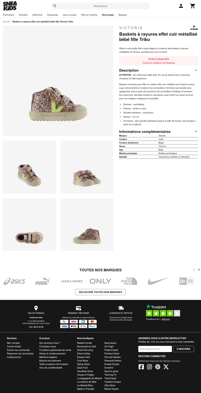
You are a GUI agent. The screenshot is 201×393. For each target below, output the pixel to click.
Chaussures (52, 14)
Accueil (6, 21)
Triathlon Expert (112, 381)
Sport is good (111, 371)
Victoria (131, 27)
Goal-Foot (82, 367)
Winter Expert (111, 388)
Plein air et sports (89, 14)
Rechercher (100, 6)
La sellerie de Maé (86, 381)
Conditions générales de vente (55, 350)
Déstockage (108, 14)
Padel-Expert (111, 350)
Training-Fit (110, 374)
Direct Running (85, 350)
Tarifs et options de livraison (53, 364)
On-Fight (108, 346)
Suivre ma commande (18, 350)
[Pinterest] (158, 367)
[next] (199, 270)
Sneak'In (108, 367)
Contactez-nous (36, 317)
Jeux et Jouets (69, 14)
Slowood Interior (112, 360)
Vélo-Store (109, 385)
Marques (123, 14)
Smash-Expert (111, 364)
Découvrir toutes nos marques (100, 292)
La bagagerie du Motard (89, 378)
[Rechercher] (55, 6)
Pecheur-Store (111, 353)
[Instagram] (149, 367)
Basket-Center (84, 343)
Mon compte (13, 343)
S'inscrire (183, 349)
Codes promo (14, 357)
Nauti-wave (110, 343)
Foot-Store (82, 360)
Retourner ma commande (20, 353)
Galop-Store (83, 364)
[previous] (194, 270)
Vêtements (37, 14)
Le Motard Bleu (85, 385)
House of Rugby (85, 374)
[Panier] (193, 6)
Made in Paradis (85, 388)
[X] (166, 367)
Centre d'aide (14, 346)
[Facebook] (141, 367)
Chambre (23, 14)
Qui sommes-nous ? (49, 343)
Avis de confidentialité (50, 367)
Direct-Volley (83, 353)
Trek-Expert (110, 378)
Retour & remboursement (52, 353)
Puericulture (8, 14)
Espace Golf (83, 357)
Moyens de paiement (50, 360)
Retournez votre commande (121, 319)
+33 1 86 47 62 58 (36, 327)
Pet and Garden (112, 357)
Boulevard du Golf (86, 346)
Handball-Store (85, 371)
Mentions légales (48, 357)
